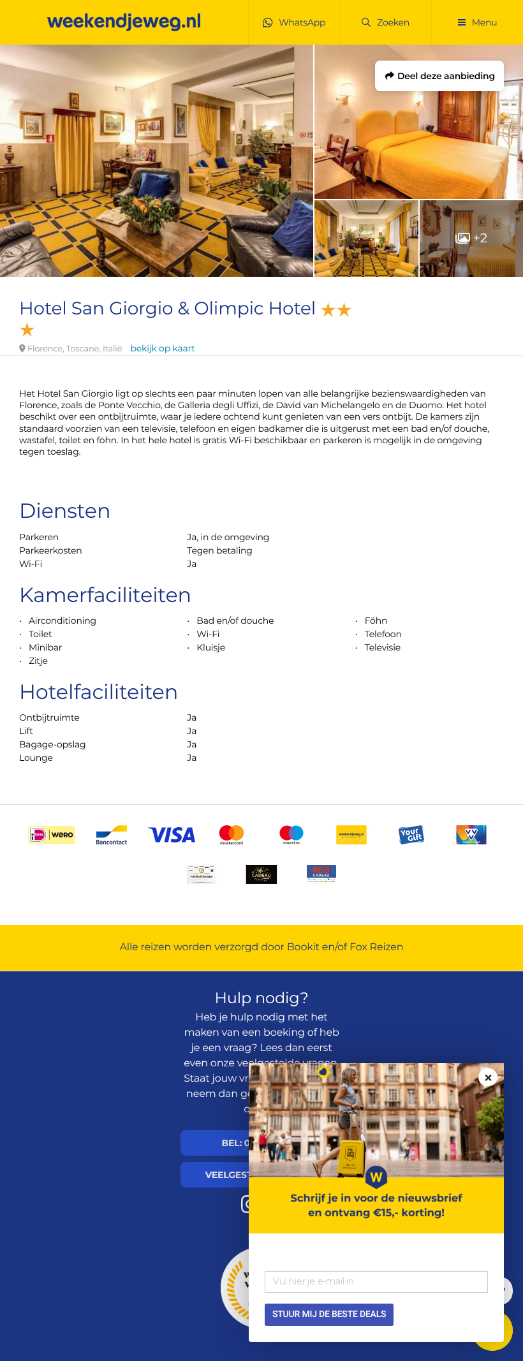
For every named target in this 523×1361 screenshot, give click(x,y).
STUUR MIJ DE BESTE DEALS (329, 1314)
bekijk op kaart (163, 348)
